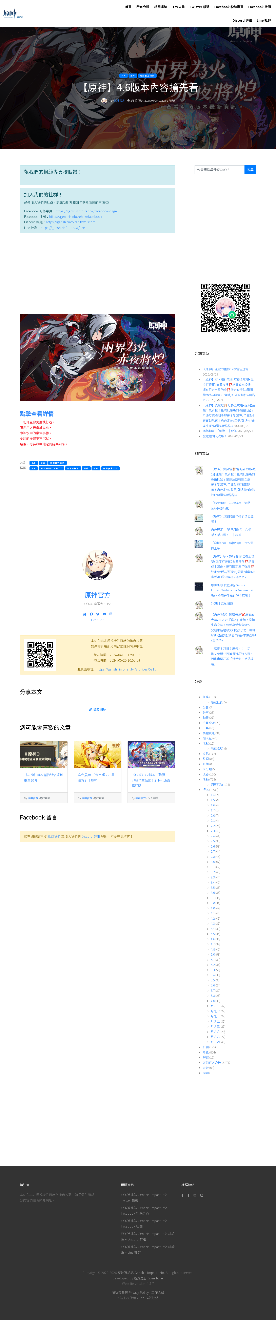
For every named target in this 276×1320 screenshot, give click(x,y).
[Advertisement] (97, 274)
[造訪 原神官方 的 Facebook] (91, 614)
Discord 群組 (242, 20)
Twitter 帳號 (200, 6)
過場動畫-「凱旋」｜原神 (220, 431)
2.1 (213, 820)
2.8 (213, 856)
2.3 (213, 831)
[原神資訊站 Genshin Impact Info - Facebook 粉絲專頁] (183, 1195)
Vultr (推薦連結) (148, 1297)
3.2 (213, 872)
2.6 (213, 846)
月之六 (215, 1037)
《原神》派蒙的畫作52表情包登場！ (227, 369)
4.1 (213, 913)
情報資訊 (209, 733)
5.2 (213, 964)
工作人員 (178, 6)
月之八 (215, 1031)
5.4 (213, 975)
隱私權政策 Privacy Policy (130, 1292)
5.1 (213, 959)
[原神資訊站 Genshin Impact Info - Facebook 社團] (188, 1195)
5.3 (213, 970)
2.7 (213, 851)
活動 (206, 779)
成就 (206, 743)
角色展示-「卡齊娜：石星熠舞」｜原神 (96, 777)
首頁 (128, 6)
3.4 (213, 882)
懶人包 (207, 738)
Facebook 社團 (259, 6)
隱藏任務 (217, 702)
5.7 (213, 990)
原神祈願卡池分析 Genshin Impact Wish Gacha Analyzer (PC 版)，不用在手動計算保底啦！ (232, 590)
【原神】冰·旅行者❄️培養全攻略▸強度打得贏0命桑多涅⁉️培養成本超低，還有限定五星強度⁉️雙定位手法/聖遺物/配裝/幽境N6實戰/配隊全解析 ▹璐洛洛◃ (229, 389)
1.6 (213, 805)
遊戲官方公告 (212, 1062)
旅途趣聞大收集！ (215, 436)
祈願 (206, 1047)
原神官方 (119, 100)
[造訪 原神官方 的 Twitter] (98, 614)
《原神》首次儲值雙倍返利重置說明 (43, 777)
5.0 (213, 954)
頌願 (206, 1073)
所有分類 (142, 6)
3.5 (213, 887)
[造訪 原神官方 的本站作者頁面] (104, 100)
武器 (206, 774)
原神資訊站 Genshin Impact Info (141, 1272)
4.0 (213, 908)
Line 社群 (264, 20)
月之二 (215, 1021)
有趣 (206, 764)
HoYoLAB (97, 619)
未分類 (207, 769)
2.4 (213, 836)
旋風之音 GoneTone (148, 1278)
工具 (206, 728)
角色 (206, 1052)
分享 (206, 712)
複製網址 (99, 709)
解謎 (206, 1057)
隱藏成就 (217, 748)
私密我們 (53, 836)
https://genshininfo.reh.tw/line (63, 227)
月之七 (215, 1011)
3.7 (213, 898)
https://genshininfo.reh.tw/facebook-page (86, 211)
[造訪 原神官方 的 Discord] (111, 614)
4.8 (213, 949)
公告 (206, 707)
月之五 (215, 1026)
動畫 (206, 717)
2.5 (213, 841)
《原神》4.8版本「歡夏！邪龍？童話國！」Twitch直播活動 (151, 780)
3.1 (213, 867)
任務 (206, 697)
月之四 (215, 1042)
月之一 (215, 1006)
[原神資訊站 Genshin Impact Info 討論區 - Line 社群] (225, 307)
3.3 (213, 877)
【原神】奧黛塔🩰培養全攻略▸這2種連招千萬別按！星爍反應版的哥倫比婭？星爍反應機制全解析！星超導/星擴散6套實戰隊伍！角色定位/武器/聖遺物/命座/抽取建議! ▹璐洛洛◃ (229, 415)
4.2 (213, 918)
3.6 (213, 892)
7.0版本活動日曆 (222, 603)
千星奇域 (209, 723)
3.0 (213, 861)
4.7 (213, 944)
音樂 (206, 1067)
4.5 (213, 934)
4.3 (213, 923)
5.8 (213, 995)
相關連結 (160, 6)
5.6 (213, 985)
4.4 (213, 929)
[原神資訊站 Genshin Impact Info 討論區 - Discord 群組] (195, 1195)
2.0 (213, 815)
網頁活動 (217, 784)
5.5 (213, 980)
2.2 (213, 826)
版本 (206, 789)
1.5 (213, 800)
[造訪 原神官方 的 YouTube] (104, 614)
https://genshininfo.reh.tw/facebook (75, 216)
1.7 (213, 810)
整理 (206, 759)
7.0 (213, 1001)
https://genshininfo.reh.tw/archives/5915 (126, 669)
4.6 (213, 939)
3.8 (213, 903)
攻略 (206, 753)
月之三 (215, 1016)
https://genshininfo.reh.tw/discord (71, 221)
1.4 (213, 795)
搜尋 (250, 169)
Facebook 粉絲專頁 (228, 6)
